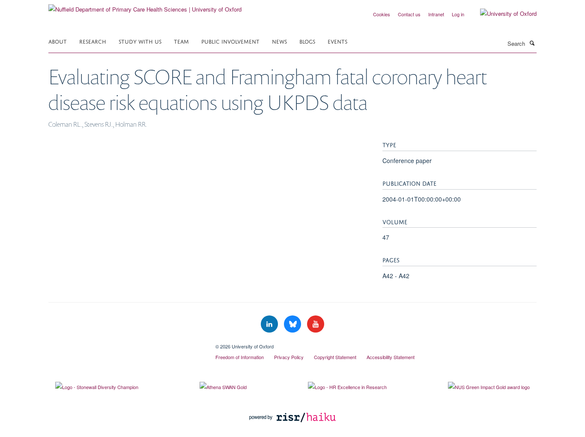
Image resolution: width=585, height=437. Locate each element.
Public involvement (230, 41)
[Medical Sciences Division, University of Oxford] (125, 343)
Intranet (436, 14)
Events (337, 41)
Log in (458, 14)
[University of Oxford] (502, 14)
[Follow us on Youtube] (315, 324)
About (57, 41)
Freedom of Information (239, 357)
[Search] (532, 43)
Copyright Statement (335, 357)
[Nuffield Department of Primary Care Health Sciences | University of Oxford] (145, 6)
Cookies (381, 14)
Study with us (140, 41)
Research (92, 41)
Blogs (307, 41)
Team (181, 41)
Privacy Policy (289, 357)
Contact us (409, 14)
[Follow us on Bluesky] (293, 324)
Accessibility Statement (391, 357)
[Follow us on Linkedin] (270, 324)
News (279, 41)
